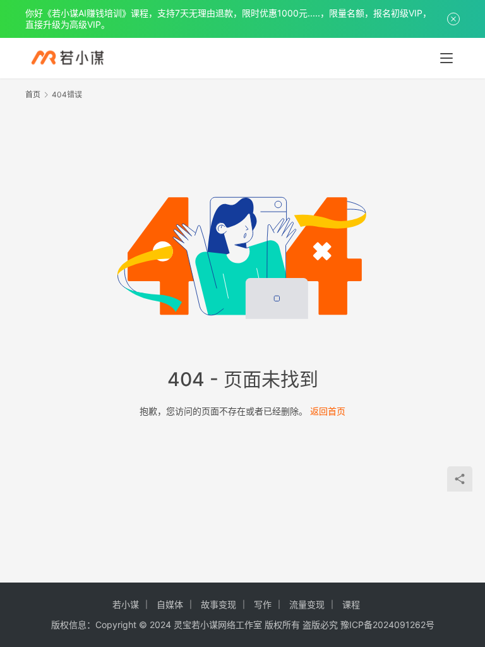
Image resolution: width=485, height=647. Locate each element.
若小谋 (125, 604)
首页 (32, 94)
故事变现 (218, 604)
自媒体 (170, 604)
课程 (351, 604)
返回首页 (327, 411)
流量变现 (307, 604)
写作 (263, 604)
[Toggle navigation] (446, 58)
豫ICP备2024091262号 (387, 624)
